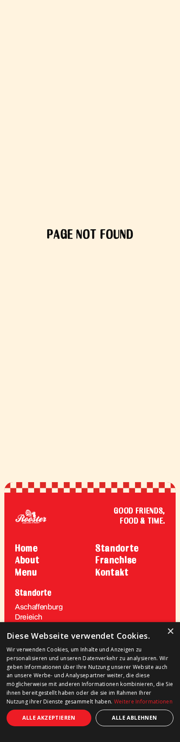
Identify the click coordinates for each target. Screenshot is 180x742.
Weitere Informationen (143, 701)
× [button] (170, 631)
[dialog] (90, 682)
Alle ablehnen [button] (134, 717)
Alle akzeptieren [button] (48, 717)
